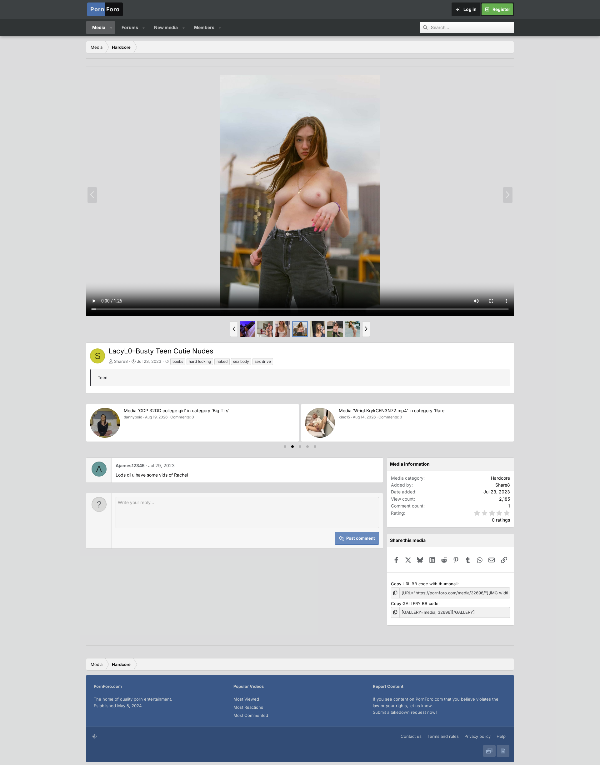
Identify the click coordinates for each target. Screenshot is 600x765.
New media (166, 27)
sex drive (263, 361)
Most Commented (250, 715)
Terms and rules (443, 736)
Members (204, 27)
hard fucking (200, 361)
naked (222, 361)
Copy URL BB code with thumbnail (424, 583)
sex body (241, 361)
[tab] (285, 446)
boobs (177, 361)
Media (98, 27)
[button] (111, 27)
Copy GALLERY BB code (414, 603)
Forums (130, 27)
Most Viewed (246, 699)
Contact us (411, 736)
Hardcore (500, 478)
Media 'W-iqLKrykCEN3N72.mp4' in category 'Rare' (392, 410)
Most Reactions (248, 707)
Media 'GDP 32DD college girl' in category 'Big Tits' (176, 410)
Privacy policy (477, 736)
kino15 (344, 417)
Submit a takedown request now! (405, 712)
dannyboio (133, 417)
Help (501, 736)
